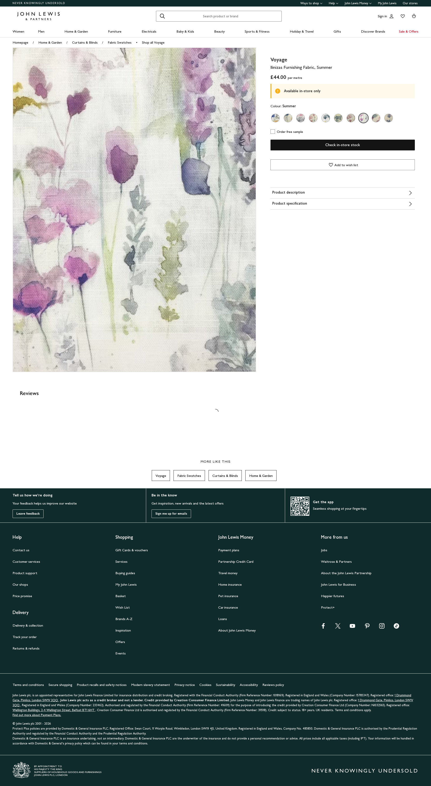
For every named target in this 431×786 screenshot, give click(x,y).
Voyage (161, 475)
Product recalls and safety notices (102, 685)
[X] (338, 627)
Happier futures (332, 596)
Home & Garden (76, 31)
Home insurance (230, 584)
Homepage (20, 42)
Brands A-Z (123, 619)
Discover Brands (373, 31)
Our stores (410, 3)
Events (120, 653)
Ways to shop (309, 3)
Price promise (22, 596)
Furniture (114, 31)
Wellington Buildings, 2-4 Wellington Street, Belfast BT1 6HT (54, 710)
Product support (25, 573)
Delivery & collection (28, 625)
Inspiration (123, 630)
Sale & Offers (408, 31)
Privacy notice (184, 685)
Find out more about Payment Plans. (37, 715)
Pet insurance (228, 596)
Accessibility (249, 685)
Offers (120, 642)
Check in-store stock (342, 145)
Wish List (122, 607)
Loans (222, 619)
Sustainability (225, 685)
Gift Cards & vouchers (131, 550)
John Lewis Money (356, 3)
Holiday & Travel (302, 31)
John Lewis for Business (338, 584)
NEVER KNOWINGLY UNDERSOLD (39, 3)
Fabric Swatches (120, 42)
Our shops (20, 584)
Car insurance (228, 607)
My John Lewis (387, 3)
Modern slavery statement (150, 685)
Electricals (149, 31)
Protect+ (328, 607)
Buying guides (125, 573)
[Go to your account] (391, 16)
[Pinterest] (367, 627)
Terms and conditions (28, 685)
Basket (120, 596)
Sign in (382, 16)
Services (121, 561)
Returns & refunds (26, 648)
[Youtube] (352, 627)
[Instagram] (382, 627)
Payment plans (228, 550)
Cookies (205, 685)
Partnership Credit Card (235, 561)
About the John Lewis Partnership (346, 573)
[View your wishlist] (401, 16)
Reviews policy (273, 685)
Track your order (25, 637)
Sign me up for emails (171, 514)
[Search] (162, 16)
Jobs (324, 550)
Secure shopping (60, 685)
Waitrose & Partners (336, 561)
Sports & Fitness (257, 31)
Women (18, 31)
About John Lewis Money (237, 630)
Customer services (26, 561)
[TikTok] (396, 627)
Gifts (337, 31)
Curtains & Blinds (85, 42)
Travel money (227, 573)
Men (41, 31)
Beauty (219, 31)
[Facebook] (323, 627)
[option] (275, 118)
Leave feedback (28, 514)
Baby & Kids (185, 31)
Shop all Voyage (153, 42)
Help (332, 3)
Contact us (21, 550)
